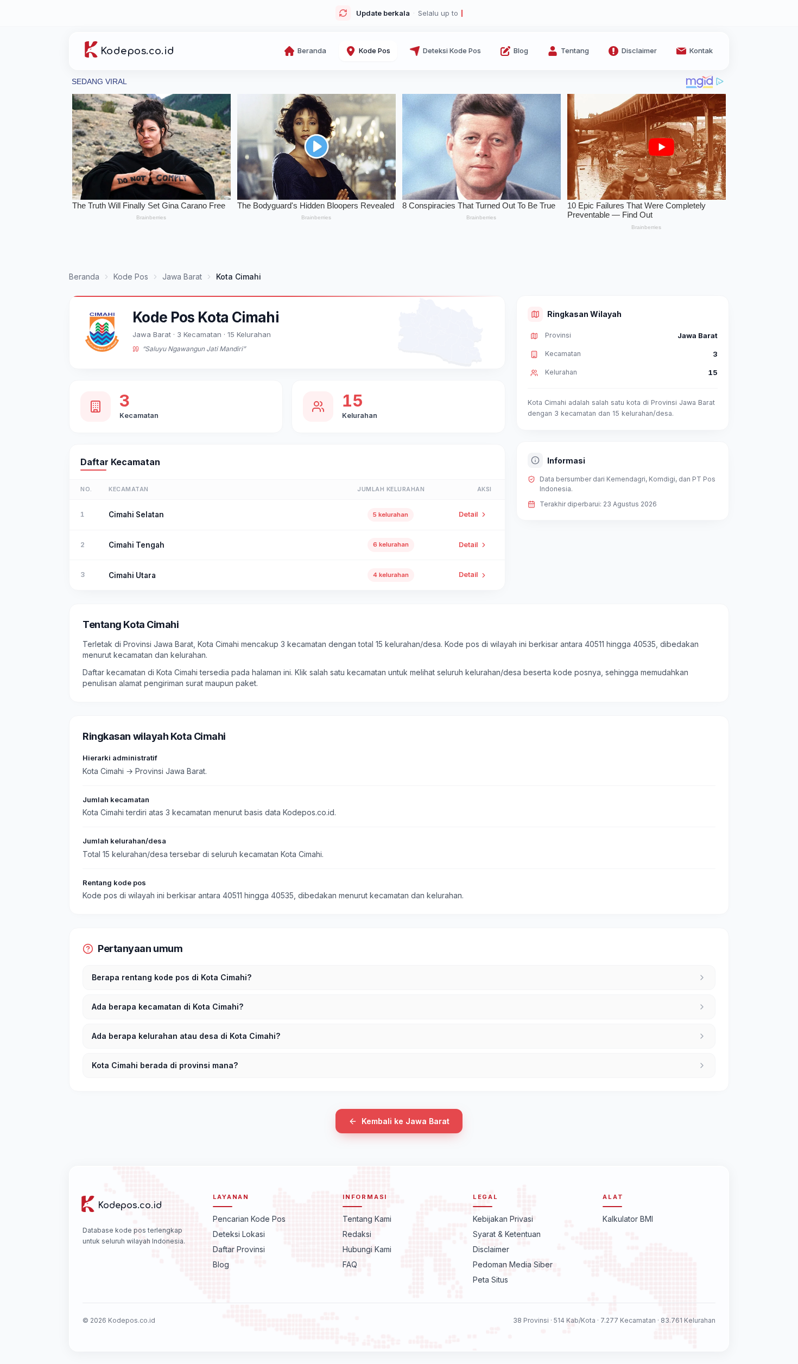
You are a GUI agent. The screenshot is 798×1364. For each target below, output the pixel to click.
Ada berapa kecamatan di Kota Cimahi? (167, 1006)
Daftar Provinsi (239, 1248)
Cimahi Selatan (136, 514)
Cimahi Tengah (136, 545)
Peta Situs (490, 1279)
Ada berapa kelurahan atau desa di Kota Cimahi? (186, 1036)
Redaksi (357, 1233)
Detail (468, 514)
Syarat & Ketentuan (507, 1233)
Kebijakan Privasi (503, 1218)
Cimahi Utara (132, 575)
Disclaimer (491, 1248)
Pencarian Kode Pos (249, 1218)
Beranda (84, 276)
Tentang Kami (367, 1218)
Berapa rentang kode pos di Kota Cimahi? (171, 977)
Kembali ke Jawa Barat (405, 1121)
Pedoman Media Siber (513, 1263)
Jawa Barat (182, 276)
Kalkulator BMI (628, 1218)
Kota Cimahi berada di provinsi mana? (165, 1065)
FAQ (350, 1263)
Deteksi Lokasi (239, 1233)
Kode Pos (130, 276)
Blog (221, 1263)
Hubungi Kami (367, 1248)
